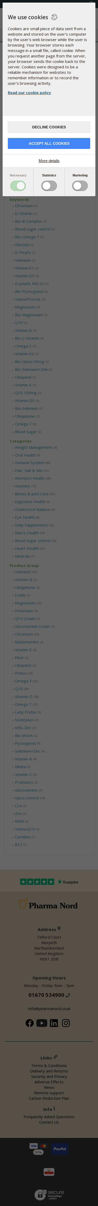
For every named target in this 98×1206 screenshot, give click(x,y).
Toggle (18, 186)
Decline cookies (49, 127)
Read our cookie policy (29, 92)
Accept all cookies (49, 143)
